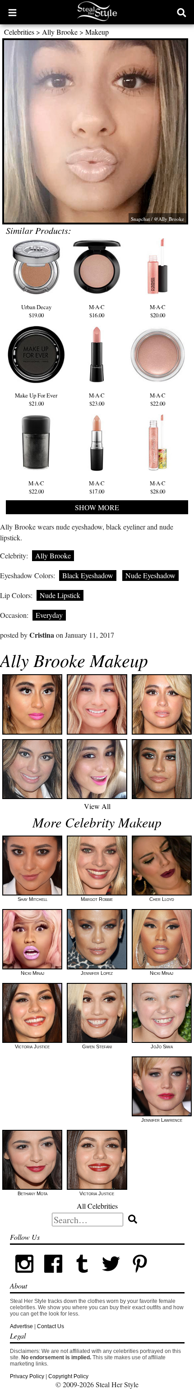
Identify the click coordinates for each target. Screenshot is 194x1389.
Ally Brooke (60, 32)
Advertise (21, 1326)
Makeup (97, 32)
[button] (12, 12)
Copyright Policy (68, 1376)
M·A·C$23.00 (97, 399)
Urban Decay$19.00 (36, 311)
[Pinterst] (139, 1276)
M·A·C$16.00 (97, 311)
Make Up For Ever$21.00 (36, 399)
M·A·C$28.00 (158, 487)
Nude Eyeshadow (150, 575)
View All (97, 806)
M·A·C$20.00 (158, 311)
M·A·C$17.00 (97, 487)
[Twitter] (111, 1276)
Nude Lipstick (60, 595)
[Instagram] (24, 1276)
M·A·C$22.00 (158, 399)
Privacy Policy (27, 1376)
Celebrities (19, 32)
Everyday (49, 615)
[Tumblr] (82, 1276)
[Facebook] (53, 1276)
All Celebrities (97, 1206)
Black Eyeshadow (87, 575)
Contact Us (50, 1326)
